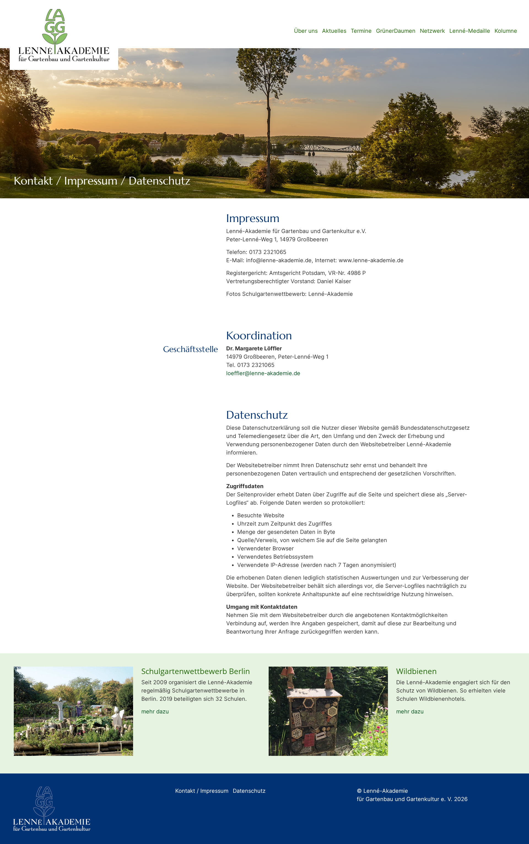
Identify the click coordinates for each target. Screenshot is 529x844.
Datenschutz (249, 791)
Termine (361, 31)
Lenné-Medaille (469, 31)
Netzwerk (432, 31)
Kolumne (506, 31)
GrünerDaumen (395, 31)
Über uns (306, 31)
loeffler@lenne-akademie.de (263, 373)
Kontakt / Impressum (201, 791)
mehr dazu (155, 711)
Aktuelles (334, 31)
